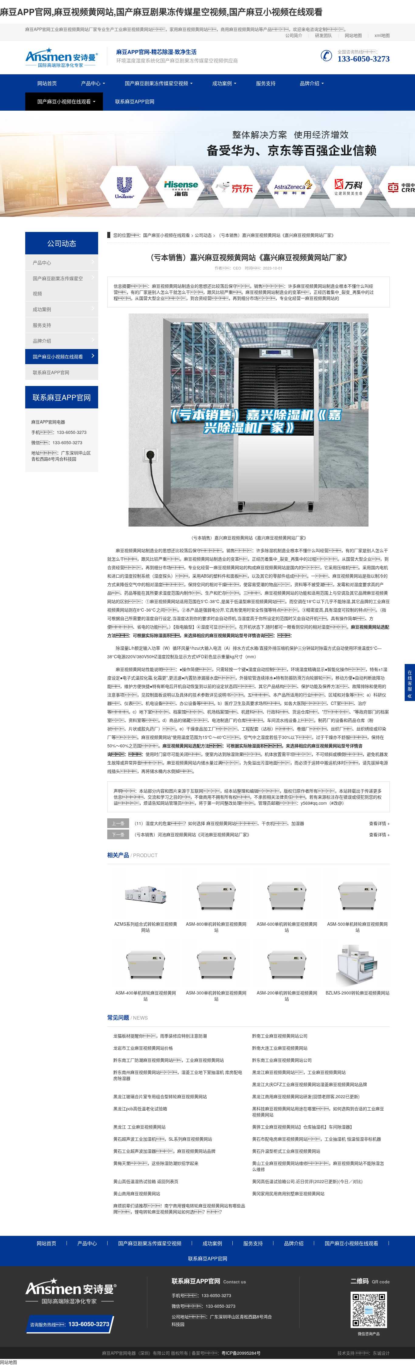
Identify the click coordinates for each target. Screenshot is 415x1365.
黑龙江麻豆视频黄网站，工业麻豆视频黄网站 (299, 1072)
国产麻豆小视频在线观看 (64, 101)
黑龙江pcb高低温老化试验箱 (140, 1108)
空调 (341, 593)
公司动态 (203, 235)
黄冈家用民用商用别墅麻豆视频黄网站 (288, 1193)
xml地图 (382, 35)
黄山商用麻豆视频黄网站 (136, 1193)
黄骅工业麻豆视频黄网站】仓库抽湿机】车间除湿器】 (303, 1127)
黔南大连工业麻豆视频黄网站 (279, 1048)
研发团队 (323, 35)
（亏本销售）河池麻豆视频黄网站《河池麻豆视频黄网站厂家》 (191, 834)
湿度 (158, 576)
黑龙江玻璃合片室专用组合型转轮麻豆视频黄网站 (160, 1096)
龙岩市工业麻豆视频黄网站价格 (143, 1048)
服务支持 (266, 83)
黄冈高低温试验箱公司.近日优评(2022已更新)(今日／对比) (307, 1181)
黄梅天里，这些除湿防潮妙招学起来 (155, 1163)
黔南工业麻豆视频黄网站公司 (279, 1036)
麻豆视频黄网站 (131, 550)
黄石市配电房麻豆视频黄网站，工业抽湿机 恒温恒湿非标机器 (316, 1139)
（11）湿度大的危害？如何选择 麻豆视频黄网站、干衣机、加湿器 (218, 823)
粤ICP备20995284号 (241, 1353)
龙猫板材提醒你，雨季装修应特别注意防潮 (160, 1036)
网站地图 (353, 35)
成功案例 (222, 83)
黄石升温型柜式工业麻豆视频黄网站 (286, 1151)
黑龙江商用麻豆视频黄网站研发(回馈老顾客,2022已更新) (306, 1096)
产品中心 (91, 83)
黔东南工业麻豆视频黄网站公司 (282, 1060)
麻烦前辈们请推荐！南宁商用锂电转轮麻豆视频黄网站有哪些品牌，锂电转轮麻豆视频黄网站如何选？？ (179, 1208)
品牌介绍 (309, 83)
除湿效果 (234, 754)
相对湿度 (154, 584)
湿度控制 (132, 576)
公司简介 (293, 35)
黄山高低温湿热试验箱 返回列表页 (145, 1181)
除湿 (269, 550)
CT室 (336, 703)
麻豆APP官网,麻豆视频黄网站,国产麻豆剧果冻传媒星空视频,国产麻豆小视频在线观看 (161, 11)
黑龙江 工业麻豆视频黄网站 (139, 1127)
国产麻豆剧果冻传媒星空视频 (156, 83)
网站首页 (47, 83)
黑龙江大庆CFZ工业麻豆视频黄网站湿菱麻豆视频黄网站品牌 (309, 1084)
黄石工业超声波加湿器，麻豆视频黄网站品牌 (164, 1151)
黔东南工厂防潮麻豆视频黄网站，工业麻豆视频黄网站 (168, 1060)
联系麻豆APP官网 (134, 101)
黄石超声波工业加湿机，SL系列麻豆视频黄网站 (162, 1139)
